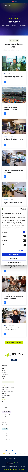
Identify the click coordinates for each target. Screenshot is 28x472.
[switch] (24, 236)
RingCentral (4, 420)
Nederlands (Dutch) (18, 450)
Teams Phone (5, 417)
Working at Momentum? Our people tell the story (13, 329)
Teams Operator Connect (7, 414)
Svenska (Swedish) (21, 453)
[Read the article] (5, 82)
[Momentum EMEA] (14, 355)
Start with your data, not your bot (13, 203)
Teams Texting (5, 433)
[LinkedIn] (12, 360)
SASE (3, 401)
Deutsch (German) (9, 453)
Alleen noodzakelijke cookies (14, 262)
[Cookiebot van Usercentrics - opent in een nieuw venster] (20, 209)
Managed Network (6, 395)
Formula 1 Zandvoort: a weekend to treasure (11, 108)
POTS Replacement (6, 424)
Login (3, 378)
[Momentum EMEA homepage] (6, 6)
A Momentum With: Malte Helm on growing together (14, 266)
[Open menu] (25, 5)
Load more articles (14, 342)
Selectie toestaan (14, 258)
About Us (4, 368)
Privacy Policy (7, 469)
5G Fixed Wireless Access (7, 391)
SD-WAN (4, 393)
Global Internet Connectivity (8, 387)
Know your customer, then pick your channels (13, 171)
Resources (4, 372)
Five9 (3, 432)
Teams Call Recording (6, 435)
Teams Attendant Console (7, 441)
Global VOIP (4, 422)
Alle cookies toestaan (14, 254)
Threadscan (4, 405)
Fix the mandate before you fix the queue (13, 140)
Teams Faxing (5, 437)
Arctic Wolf (4, 408)
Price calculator (5, 374)
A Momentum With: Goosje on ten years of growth (13, 297)
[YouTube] (15, 360)
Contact (3, 376)
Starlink (3, 397)
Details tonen (20, 250)
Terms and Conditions (18, 469)
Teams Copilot (5, 443)
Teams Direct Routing (6, 418)
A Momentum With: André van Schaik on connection (13, 77)
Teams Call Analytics (6, 439)
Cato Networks (5, 404)
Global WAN (5, 389)
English (9, 450)
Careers (3, 370)
